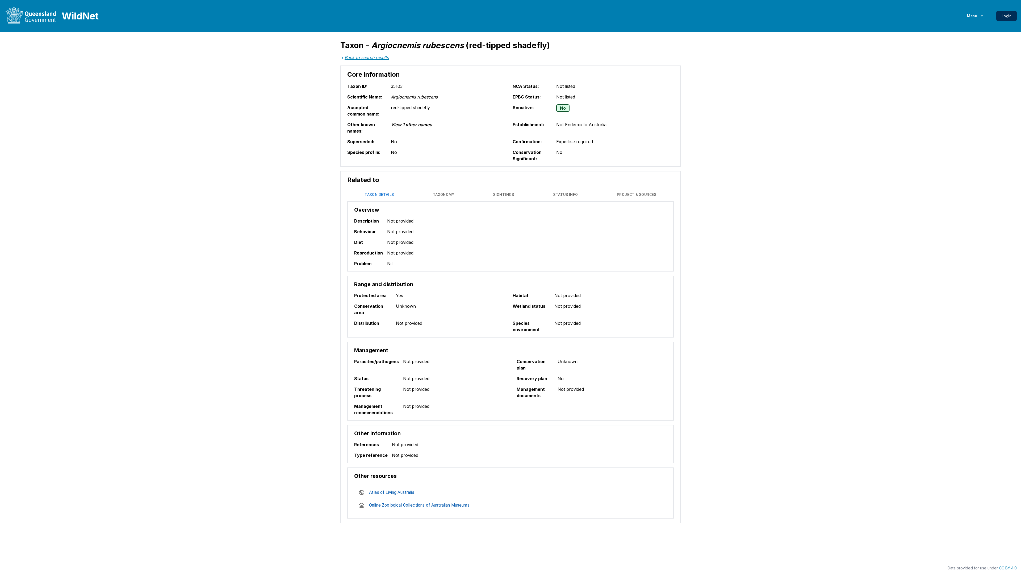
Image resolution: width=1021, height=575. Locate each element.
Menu (972, 16)
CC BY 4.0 (1008, 568)
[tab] (379, 194)
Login (1006, 16)
